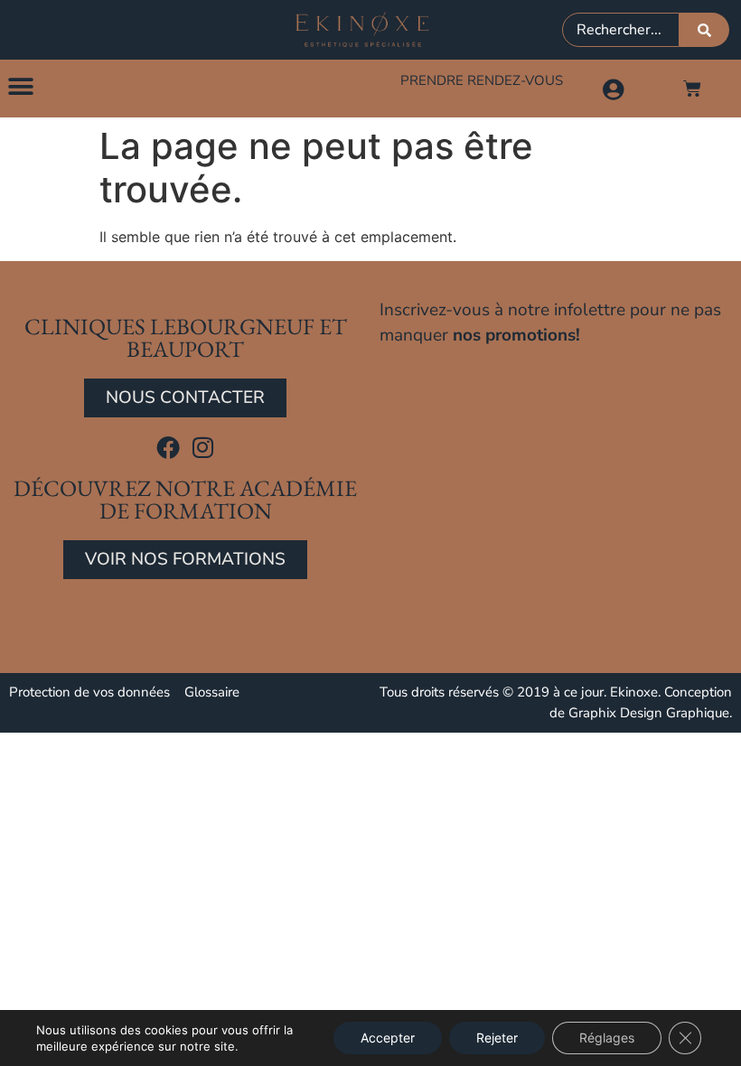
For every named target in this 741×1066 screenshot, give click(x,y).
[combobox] (621, 30)
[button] (20, 86)
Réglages (606, 1037)
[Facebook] (168, 447)
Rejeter (497, 1037)
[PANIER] (692, 88)
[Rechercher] (704, 30)
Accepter (388, 1037)
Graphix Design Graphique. (650, 713)
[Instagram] (203, 447)
